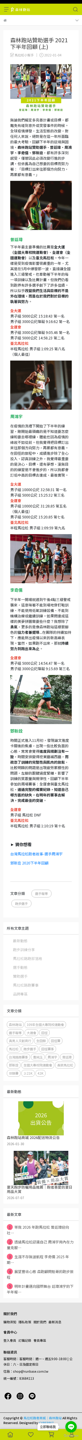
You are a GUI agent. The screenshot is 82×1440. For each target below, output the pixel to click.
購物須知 (9, 1322)
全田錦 (41, 1040)
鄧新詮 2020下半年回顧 (29, 863)
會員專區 (39, 1340)
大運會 (31, 1032)
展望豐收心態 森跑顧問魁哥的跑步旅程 (40, 1274)
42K (41, 1073)
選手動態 (20, 967)
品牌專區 (20, 994)
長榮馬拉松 (65, 1065)
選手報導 (41, 893)
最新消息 (55, 1322)
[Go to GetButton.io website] (71, 1435)
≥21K (28, 1073)
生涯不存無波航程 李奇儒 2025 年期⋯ (38, 1259)
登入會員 (9, 1340)
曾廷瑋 (67, 1057)
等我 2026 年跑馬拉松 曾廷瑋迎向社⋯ (38, 1229)
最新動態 (20, 940)
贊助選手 (20, 976)
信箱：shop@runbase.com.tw (25, 1371)
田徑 (44, 1032)
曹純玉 (38, 1057)
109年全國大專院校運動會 (45, 1024)
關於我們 (39, 1322)
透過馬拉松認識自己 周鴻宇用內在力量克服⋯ (40, 1244)
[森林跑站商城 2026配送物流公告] (41, 1118)
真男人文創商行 (20, 1040)
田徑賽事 (47, 1048)
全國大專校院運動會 (37, 1065)
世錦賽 (13, 1073)
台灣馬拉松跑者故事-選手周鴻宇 (36, 853)
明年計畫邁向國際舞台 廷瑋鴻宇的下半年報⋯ (40, 1289)
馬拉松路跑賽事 (25, 985)
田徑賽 (55, 1040)
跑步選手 (21, 903)
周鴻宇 (52, 1057)
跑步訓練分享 (24, 949)
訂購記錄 (24, 1340)
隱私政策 (24, 1322)
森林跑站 (15, 1024)
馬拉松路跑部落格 (27, 958)
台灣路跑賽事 (18, 1057)
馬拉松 (13, 1048)
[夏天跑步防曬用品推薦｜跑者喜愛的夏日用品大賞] (41, 1168)
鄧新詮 (13, 1065)
